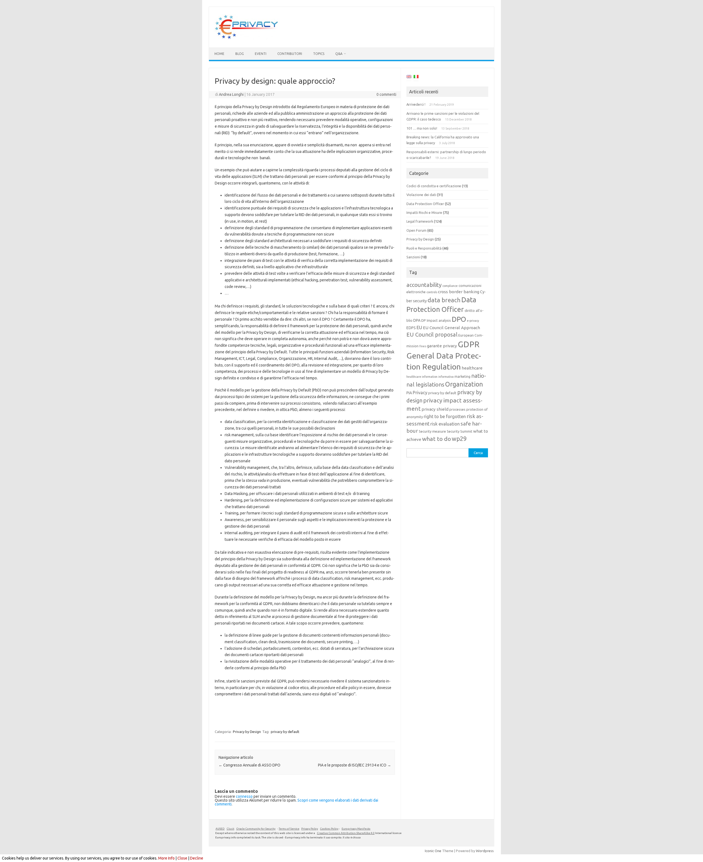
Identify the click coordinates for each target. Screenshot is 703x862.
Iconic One (433, 851)
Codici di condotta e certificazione (433, 186)
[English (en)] (408, 77)
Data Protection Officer (425, 204)
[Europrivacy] (247, 38)
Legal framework (419, 221)
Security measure (432, 431)
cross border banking (458, 291)
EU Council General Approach (451, 327)
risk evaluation (445, 423)
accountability (424, 285)
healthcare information (421, 376)
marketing (462, 376)
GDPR (468, 344)
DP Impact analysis (436, 320)
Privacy (420, 392)
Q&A (338, 53)
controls (431, 292)
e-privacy (473, 320)
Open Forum (416, 230)
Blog (239, 53)
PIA (409, 393)
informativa (446, 376)
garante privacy (442, 345)
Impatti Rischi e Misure (424, 212)
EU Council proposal (431, 334)
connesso (244, 796)
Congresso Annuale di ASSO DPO (249, 765)
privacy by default (285, 732)
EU (419, 327)
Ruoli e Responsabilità (424, 248)
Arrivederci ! (415, 104)
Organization (464, 384)
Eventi (260, 53)
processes (457, 409)
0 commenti (386, 94)
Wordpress (485, 851)
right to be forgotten (445, 416)
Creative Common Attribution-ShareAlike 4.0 (346, 833)
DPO (459, 319)
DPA (416, 320)
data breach (444, 300)
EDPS (411, 328)
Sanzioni (413, 257)
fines (422, 346)
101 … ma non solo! (421, 128)
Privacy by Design (247, 732)
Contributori (289, 53)
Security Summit (459, 431)
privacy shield (435, 409)
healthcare (472, 368)
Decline (196, 858)
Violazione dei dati (421, 195)
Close (182, 858)
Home (219, 53)
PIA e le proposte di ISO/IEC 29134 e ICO (354, 765)
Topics (318, 53)
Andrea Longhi (231, 94)
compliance (450, 285)
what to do (436, 438)
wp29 (459, 438)
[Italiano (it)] (416, 77)
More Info (166, 858)
